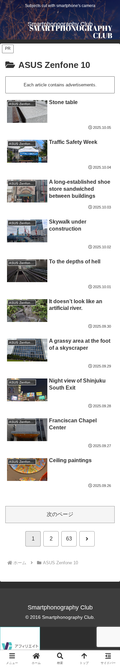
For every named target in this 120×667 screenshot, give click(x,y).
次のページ (60, 514)
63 (69, 538)
